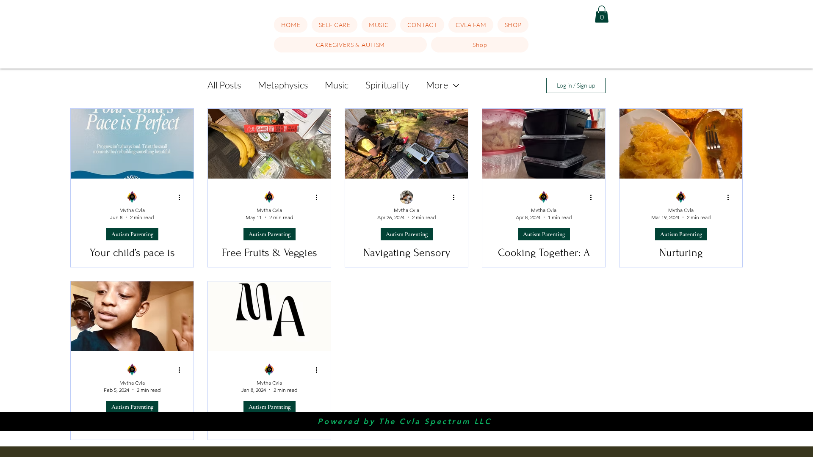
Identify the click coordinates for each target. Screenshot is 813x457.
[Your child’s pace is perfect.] (132, 144)
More (437, 85)
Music (336, 85)
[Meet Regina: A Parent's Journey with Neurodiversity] (269, 316)
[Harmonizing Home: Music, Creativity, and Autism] (132, 316)
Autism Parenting (132, 234)
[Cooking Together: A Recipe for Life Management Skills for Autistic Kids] (543, 144)
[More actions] (182, 198)
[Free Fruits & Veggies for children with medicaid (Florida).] (269, 144)
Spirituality (387, 85)
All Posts (224, 85)
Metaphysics (283, 85)
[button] (334, 25)
